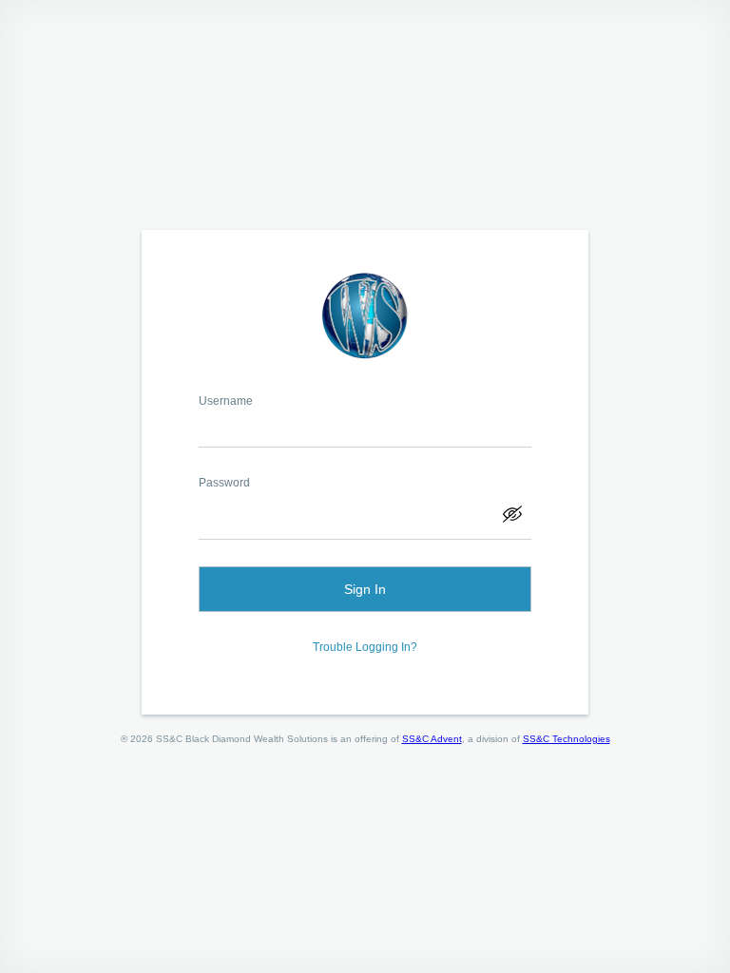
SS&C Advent (432, 739)
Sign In (365, 589)
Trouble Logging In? (365, 647)
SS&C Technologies (566, 739)
